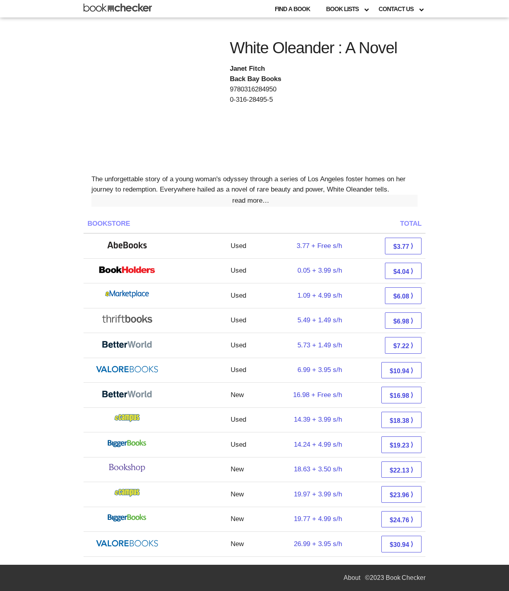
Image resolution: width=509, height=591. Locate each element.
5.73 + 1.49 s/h (319, 345)
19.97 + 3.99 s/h (318, 494)
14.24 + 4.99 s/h (318, 444)
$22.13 (401, 470)
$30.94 (401, 544)
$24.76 (401, 519)
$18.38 (401, 420)
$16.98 (401, 395)
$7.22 (403, 345)
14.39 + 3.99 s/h (318, 419)
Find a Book (292, 9)
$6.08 (403, 296)
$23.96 (401, 494)
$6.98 (403, 321)
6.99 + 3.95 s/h (319, 370)
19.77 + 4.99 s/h (318, 519)
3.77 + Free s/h (319, 246)
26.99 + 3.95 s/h (318, 544)
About (352, 577)
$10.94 (401, 370)
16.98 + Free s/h (317, 395)
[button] (254, 201)
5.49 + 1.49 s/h (319, 320)
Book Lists (342, 9)
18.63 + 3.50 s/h (318, 469)
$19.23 (401, 445)
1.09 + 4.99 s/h (319, 295)
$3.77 (403, 246)
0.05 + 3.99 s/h (319, 270)
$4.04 (403, 271)
